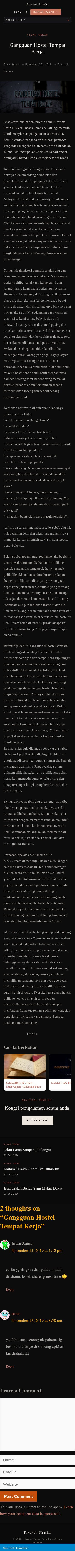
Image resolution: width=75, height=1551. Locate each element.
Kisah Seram (37, 35)
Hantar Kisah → (45, 12)
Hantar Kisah (37, 1120)
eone (15, 1313)
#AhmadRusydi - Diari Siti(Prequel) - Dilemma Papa (23, 1085)
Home (17, 12)
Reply (10, 1289)
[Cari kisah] (25, 12)
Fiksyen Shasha (38, 4)
